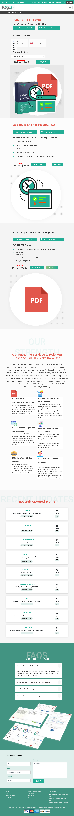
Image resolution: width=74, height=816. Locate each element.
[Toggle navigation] (70, 7)
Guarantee (31, 793)
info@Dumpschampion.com (60, 794)
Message (36, 760)
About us (8, 793)
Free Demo (57, 164)
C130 (26, 598)
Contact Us (9, 797)
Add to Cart (43, 62)
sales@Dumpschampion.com (57, 798)
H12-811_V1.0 (26, 569)
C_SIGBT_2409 (27, 627)
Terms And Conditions (34, 791)
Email (8, 768)
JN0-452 (27, 511)
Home (8, 12)
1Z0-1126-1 (27, 554)
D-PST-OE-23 (26, 525)
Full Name (10, 760)
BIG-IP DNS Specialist (27, 539)
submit (38, 781)
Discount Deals (10, 795)
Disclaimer (31, 795)
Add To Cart (39, 164)
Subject (9, 776)
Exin (13, 12)
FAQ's (29, 797)
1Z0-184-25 (27, 613)
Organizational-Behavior (27, 584)
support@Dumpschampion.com (58, 802)
